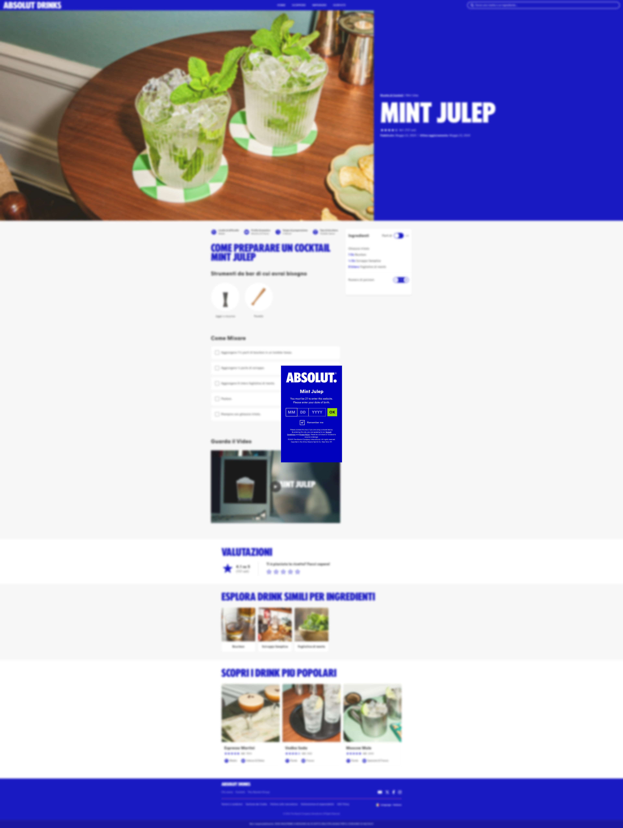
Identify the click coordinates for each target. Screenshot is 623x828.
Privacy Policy (304, 435)
